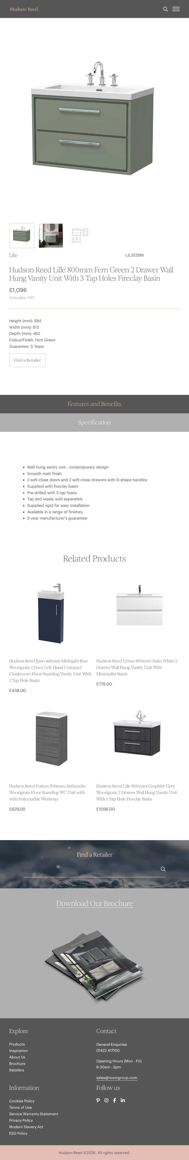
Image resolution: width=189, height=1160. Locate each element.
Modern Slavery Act (26, 1126)
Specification (94, 422)
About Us (17, 1057)
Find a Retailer (27, 360)
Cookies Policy (21, 1101)
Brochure (17, 1063)
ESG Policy (18, 1133)
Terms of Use (20, 1107)
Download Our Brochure (94, 903)
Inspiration (18, 1050)
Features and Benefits (94, 404)
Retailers (16, 1070)
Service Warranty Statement (33, 1114)
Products (17, 1044)
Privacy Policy (21, 1120)
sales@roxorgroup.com (116, 1077)
